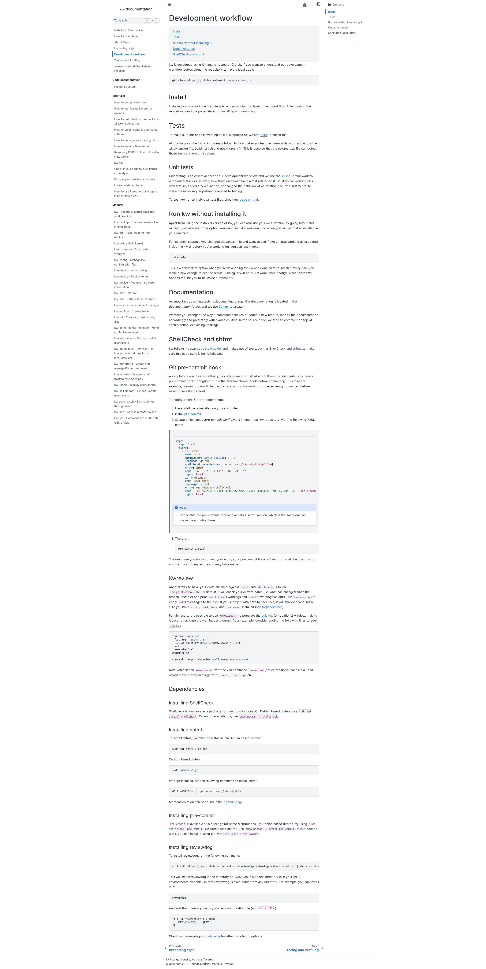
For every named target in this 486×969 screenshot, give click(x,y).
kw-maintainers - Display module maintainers (135, 340)
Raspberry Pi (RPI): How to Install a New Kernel (136, 154)
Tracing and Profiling (127, 60)
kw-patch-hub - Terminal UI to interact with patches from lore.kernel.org (134, 353)
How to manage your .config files (135, 140)
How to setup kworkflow (130, 102)
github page (234, 802)
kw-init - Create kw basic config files (134, 319)
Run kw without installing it (192, 43)
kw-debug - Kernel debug (130, 270)
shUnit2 (286, 176)
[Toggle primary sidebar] (169, 4)
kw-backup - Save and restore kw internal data (136, 224)
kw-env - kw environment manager (136, 305)
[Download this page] (304, 5)
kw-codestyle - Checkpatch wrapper (132, 251)
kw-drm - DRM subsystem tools (135, 299)
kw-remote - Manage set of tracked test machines (132, 377)
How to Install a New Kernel (131, 146)
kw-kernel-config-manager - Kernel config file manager (136, 330)
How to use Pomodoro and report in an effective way (136, 194)
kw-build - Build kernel (128, 243)
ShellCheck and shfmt (188, 54)
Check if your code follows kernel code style (135, 171)
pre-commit (192, 414)
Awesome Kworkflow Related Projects (132, 68)
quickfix (267, 615)
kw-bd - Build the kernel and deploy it (132, 235)
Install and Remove (128, 30)
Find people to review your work (134, 179)
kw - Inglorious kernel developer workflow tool (134, 214)
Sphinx (224, 306)
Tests (177, 37)
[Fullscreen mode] (311, 4)
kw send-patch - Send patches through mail (134, 404)
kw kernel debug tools (128, 185)
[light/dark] (318, 4)
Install (177, 31)
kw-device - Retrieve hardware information (134, 285)
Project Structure (125, 86)
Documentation (184, 48)
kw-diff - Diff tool (125, 293)
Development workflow (129, 54)
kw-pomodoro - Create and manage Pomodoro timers (132, 366)
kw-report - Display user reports (135, 384)
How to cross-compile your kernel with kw (136, 132)
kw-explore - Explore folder (132, 311)
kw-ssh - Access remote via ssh (135, 412)
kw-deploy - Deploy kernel (131, 276)
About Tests (122, 42)
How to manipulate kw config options (133, 111)
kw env (118, 162)
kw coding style (124, 48)
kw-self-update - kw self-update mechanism (135, 393)
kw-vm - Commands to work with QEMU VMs (136, 420)
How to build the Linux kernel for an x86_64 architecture (136, 121)
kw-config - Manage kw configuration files (129, 262)
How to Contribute (126, 36)
